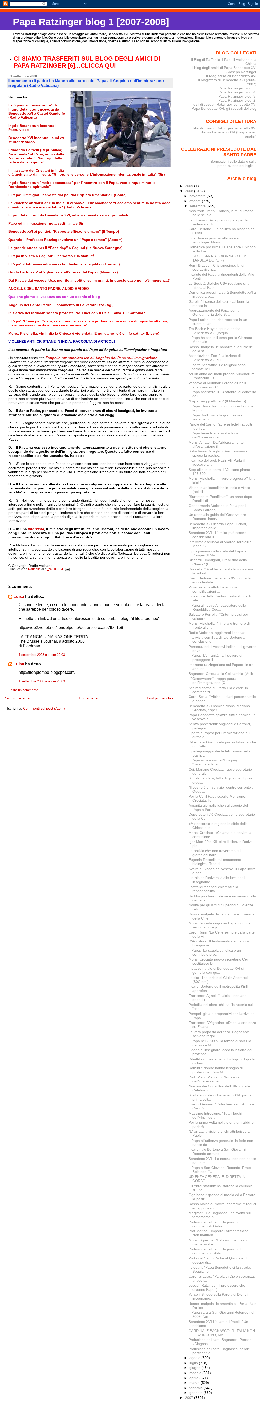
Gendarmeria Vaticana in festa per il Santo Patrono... (217, 508)
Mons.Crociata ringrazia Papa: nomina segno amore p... (219, 925)
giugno (195, 1368)
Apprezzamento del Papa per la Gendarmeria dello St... (214, 312)
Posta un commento (23, 690)
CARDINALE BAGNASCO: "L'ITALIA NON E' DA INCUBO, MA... (222, 1333)
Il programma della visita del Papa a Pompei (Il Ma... (217, 553)
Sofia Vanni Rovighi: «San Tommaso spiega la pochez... (218, 453)
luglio (194, 1363)
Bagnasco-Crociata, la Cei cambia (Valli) (221, 673)
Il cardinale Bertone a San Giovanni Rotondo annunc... (217, 1151)
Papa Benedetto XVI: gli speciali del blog (224, 108)
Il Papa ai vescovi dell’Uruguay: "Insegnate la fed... (214, 762)
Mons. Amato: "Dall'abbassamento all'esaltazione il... (216, 444)
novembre (198, 196)
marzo (195, 1383)
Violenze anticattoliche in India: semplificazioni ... (213, 589)
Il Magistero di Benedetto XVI (231, 76)
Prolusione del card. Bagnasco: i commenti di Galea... (214, 1224)
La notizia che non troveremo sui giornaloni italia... (215, 853)
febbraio (196, 1388)
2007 (189, 1398)
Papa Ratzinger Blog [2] (237, 100)
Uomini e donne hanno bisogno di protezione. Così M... (216, 1070)
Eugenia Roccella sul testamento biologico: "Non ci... (215, 862)
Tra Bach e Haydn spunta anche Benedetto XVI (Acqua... (214, 331)
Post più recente (17, 698)
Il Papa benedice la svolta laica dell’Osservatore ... (213, 435)
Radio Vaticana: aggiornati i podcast (217, 632)
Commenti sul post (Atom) (44, 708)
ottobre (195, 201)
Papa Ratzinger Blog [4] (237, 92)
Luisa (18, 596)
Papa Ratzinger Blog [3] (237, 96)
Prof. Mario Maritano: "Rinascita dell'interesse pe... (214, 1079)
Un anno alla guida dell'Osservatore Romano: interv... (217, 517)
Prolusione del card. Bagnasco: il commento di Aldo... (215, 1251)
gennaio (196, 1393)
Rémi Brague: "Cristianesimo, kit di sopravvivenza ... (216, 267)
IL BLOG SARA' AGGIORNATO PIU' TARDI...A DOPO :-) (217, 258)
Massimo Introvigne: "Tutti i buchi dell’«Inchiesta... (215, 1115)
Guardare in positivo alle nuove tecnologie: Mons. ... (214, 240)
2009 (189, 186)
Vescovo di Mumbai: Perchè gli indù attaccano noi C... (217, 385)
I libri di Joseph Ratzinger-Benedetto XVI (223, 128)
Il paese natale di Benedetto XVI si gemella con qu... (216, 970)
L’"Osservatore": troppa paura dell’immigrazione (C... (212, 681)
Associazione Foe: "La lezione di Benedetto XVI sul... (215, 358)
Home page (88, 698)
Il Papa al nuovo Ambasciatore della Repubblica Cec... (217, 607)
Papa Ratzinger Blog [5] (237, 88)
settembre (198, 206)
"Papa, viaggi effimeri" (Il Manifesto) (217, 401)
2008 (189, 191)
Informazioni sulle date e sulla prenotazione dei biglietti (232, 163)
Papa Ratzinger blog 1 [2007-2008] (91, 21)
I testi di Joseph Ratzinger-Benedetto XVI (223, 104)
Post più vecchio (160, 698)
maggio (195, 1373)
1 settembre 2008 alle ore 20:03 (42, 655)
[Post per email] (67, 569)
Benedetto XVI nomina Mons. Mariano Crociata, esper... (219, 708)
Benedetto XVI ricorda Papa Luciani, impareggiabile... (218, 526)
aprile (194, 1378)
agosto (195, 1358)
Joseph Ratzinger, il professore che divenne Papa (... (217, 1287)
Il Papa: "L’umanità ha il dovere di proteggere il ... (215, 657)
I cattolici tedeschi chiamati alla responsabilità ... (213, 889)
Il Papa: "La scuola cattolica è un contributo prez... (215, 952)
